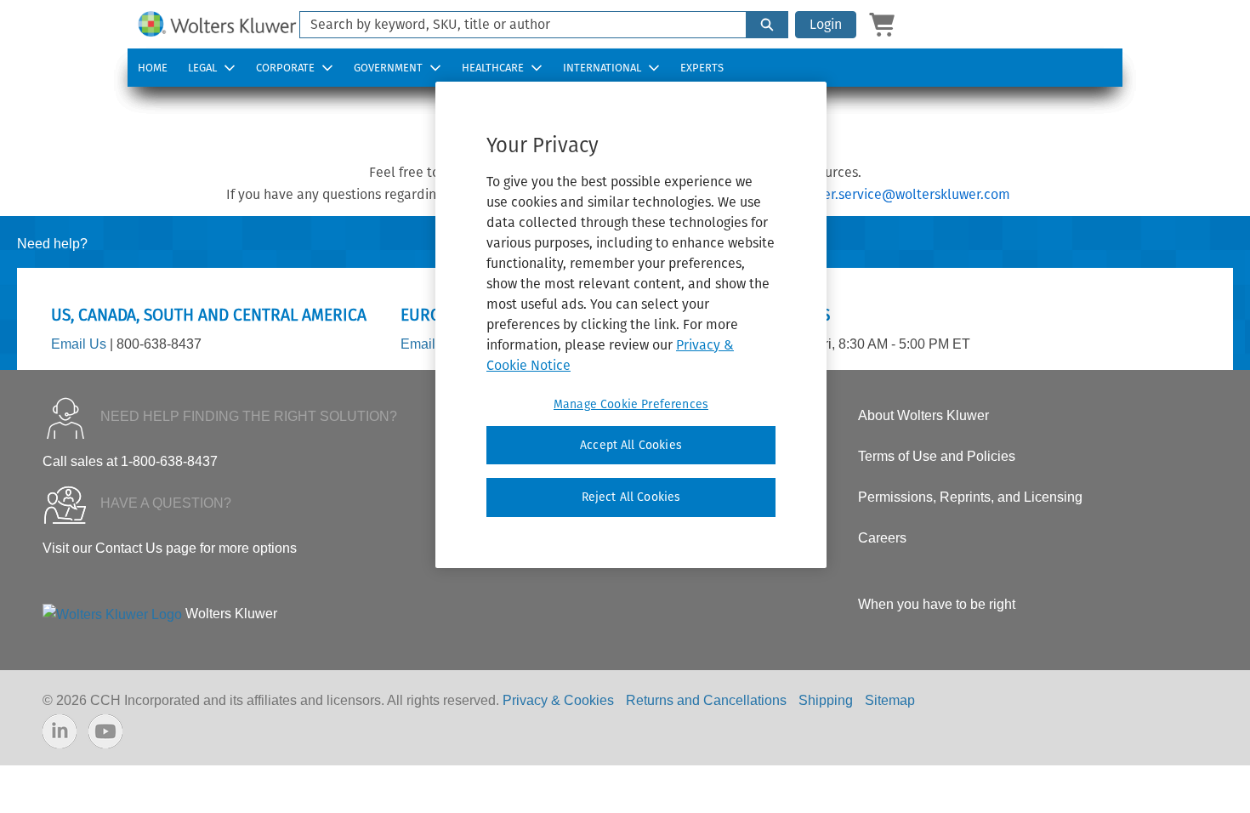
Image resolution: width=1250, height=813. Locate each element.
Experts (702, 67)
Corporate (285, 67)
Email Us (78, 344)
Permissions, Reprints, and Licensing (970, 497)
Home (153, 67)
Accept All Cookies (631, 445)
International (602, 67)
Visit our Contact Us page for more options (170, 548)
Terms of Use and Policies (936, 456)
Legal (202, 67)
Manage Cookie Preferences (631, 404)
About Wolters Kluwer (923, 415)
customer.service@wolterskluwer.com (894, 194)
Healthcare (493, 67)
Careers (882, 538)
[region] (631, 325)
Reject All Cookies (631, 497)
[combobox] (516, 24)
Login (826, 24)
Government (388, 67)
